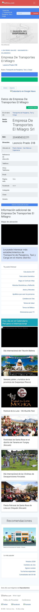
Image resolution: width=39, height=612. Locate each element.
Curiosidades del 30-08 (27, 574)
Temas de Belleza (28, 307)
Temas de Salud (29, 303)
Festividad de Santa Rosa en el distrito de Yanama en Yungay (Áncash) (17, 442)
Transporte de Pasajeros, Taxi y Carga (7, 14)
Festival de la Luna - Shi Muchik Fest (19, 411)
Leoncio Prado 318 (10, 65)
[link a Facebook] (15, 604)
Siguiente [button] (12, 88)
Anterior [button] (5, 88)
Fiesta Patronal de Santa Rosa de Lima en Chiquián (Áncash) (18, 506)
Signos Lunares (30, 568)
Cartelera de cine (29, 565)
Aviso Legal (16, 595)
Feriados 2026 (30, 561)
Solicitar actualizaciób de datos (19, 205)
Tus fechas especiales (27, 571)
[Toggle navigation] (34, 3)
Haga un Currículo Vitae (26, 281)
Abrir (14, 186)
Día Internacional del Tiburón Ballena (19, 351)
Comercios (5, 10)
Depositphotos (25, 588)
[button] (19, 74)
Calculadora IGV (29, 272)
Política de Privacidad (10, 600)
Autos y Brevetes (29, 290)
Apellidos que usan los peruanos (24, 294)
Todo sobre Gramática (27, 276)
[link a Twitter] (4, 604)
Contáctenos (26, 600)
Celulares (35, 13)
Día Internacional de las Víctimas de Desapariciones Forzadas (19, 475)
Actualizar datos (32, 107)
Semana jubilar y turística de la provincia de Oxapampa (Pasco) (17, 380)
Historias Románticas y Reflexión (23, 285)
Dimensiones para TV (27, 312)
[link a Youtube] (27, 604)
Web (14, 179)
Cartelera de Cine (29, 298)
